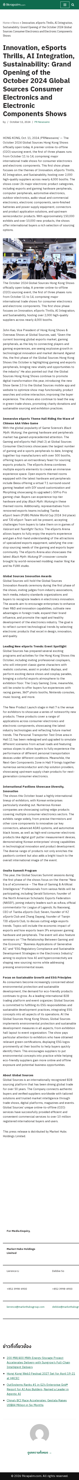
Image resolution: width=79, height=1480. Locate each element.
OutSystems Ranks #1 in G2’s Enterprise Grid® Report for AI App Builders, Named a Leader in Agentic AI (38, 1389)
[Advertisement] (39, 1183)
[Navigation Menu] (64, 5)
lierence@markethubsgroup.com (25, 1307)
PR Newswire (42, 122)
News (15, 23)
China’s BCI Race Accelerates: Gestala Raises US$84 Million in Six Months (37, 1403)
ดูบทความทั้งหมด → (39, 1452)
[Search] (72, 4)
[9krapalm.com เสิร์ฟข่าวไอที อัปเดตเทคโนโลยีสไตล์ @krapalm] (14, 5)
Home (6, 23)
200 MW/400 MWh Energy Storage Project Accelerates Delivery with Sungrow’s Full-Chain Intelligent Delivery (38, 1363)
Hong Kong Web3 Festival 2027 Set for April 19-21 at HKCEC (41, 1376)
